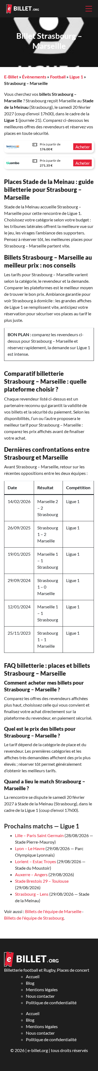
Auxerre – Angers (31, 874)
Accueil (32, 976)
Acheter (82, 146)
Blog (30, 983)
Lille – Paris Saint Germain (39, 835)
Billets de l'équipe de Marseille (53, 911)
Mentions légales (42, 989)
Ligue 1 (76, 76)
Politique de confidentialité (51, 1002)
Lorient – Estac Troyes (35, 861)
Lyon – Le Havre (30, 848)
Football (58, 76)
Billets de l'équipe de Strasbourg (34, 917)
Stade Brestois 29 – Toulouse (42, 881)
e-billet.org (37, 1050)
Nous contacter (40, 996)
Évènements (34, 76)
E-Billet (11, 76)
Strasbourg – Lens (31, 894)
